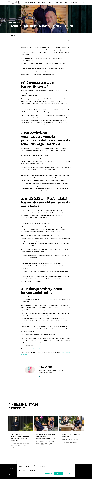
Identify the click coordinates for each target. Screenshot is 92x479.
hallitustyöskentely (47, 299)
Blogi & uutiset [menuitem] (58, 2)
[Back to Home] (14, 2)
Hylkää (68, 473)
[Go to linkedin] (42, 376)
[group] (46, 41)
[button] (23, 41)
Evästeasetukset (48, 473)
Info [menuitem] (66, 2)
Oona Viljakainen (12, 22)
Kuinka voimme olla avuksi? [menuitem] (44, 2)
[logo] (11, 469)
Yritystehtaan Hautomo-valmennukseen (36, 349)
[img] (66, 41)
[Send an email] (40, 376)
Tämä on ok (58, 473)
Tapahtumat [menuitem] (74, 2)
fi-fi (83, 2)
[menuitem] (30, 2)
